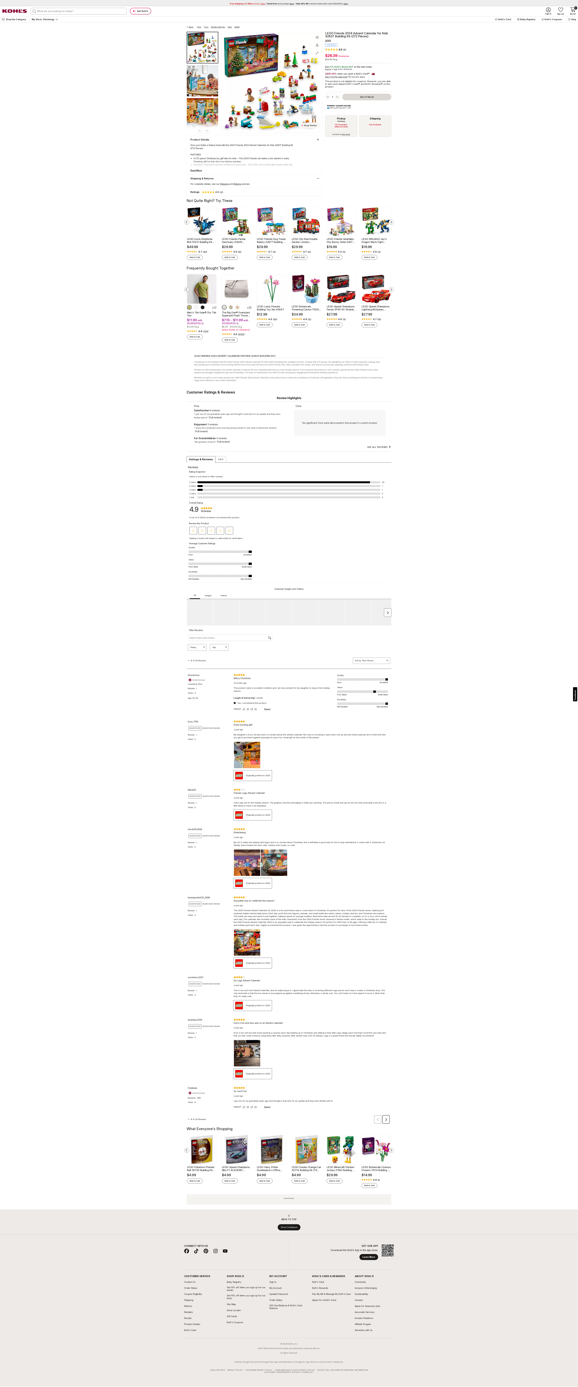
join (335, 69)
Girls (199, 27)
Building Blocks (218, 27)
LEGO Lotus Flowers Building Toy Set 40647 (270, 308)
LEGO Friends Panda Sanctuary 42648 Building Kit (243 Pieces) (236, 240)
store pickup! (280, 4)
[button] (335, 49)
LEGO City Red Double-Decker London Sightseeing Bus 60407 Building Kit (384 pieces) (306, 240)
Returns (237, 184)
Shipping (375, 118)
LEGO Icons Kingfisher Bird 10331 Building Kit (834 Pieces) (200, 240)
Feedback (575, 695)
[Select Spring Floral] (230, 307)
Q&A (221, 459)
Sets (230, 27)
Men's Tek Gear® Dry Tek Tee (201, 314)
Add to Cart (195, 257)
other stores (346, 134)
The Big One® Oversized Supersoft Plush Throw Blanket (236, 314)
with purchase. (247, 4)
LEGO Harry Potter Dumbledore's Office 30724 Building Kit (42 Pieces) (269, 1169)
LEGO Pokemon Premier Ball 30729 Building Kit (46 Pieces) (200, 1169)
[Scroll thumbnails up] (199, 130)
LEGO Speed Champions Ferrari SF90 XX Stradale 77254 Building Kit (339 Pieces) (341, 308)
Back (192, 27)
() (205, 252)
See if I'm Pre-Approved (336, 77)
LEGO (237, 27)
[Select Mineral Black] (202, 307)
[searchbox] (78, 11)
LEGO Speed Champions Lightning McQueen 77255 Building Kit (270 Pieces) (375, 308)
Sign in (328, 69)
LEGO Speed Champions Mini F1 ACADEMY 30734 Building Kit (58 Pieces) (236, 1169)
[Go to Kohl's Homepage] (14, 11)
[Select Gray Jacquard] (224, 307)
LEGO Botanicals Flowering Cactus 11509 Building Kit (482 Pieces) (306, 308)
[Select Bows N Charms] (237, 307)
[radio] (341, 126)
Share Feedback (289, 1227)
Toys (206, 27)
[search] (34, 11)
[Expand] (317, 53)
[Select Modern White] (196, 307)
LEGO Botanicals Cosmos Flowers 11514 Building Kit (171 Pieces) (376, 1169)
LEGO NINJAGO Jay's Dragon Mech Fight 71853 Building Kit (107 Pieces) (375, 240)
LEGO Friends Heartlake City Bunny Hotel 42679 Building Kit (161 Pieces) (340, 240)
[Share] (317, 45)
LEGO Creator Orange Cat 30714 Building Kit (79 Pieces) (306, 1169)
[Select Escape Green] (189, 307)
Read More (196, 170)
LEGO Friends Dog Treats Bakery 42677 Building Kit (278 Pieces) (271, 240)
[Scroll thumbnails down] (207, 130)
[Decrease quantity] (327, 97)
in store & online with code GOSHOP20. (321, 4)
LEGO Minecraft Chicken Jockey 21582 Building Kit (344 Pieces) (341, 1169)
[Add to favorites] (317, 37)
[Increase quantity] (337, 97)
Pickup (341, 118)
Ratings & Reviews (201, 459)
